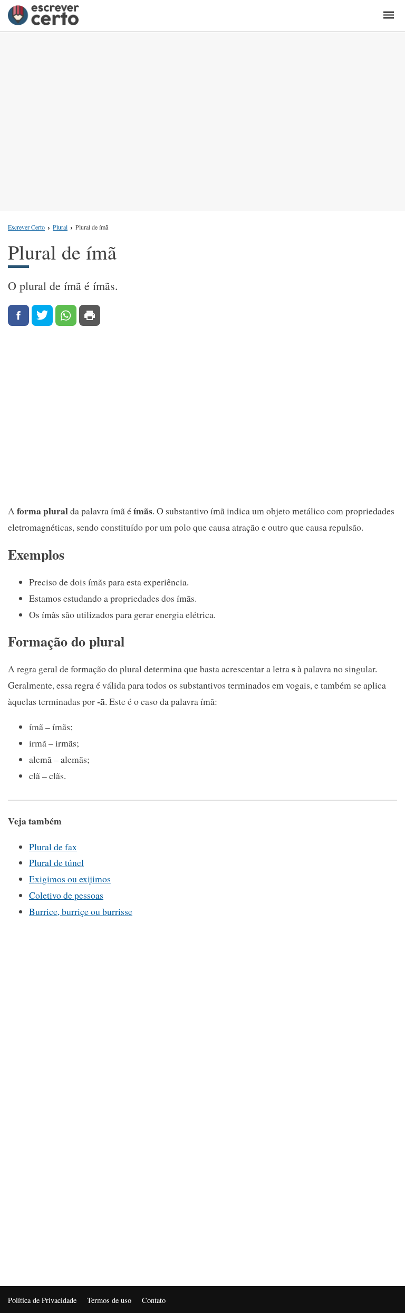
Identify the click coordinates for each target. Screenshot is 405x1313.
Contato (154, 1300)
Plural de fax (53, 846)
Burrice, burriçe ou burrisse (80, 911)
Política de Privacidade (42, 1300)
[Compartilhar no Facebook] (18, 315)
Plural (60, 227)
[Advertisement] (202, 121)
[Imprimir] (89, 315)
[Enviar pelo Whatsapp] (65, 315)
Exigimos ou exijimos (70, 878)
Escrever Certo (26, 227)
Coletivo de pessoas (66, 895)
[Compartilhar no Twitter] (42, 315)
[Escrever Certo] (43, 15)
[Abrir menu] (388, 16)
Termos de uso (109, 1300)
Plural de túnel (56, 862)
